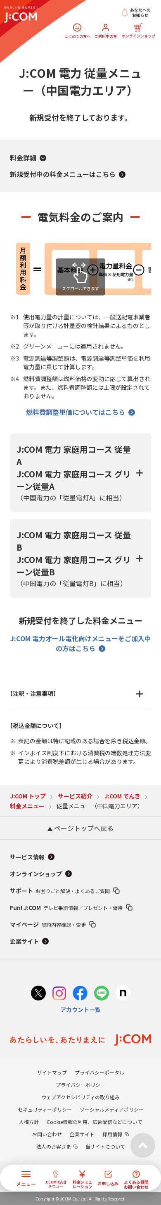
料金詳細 (23, 158)
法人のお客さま (53, 1146)
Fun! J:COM (66, 907)
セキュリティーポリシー (45, 1109)
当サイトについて (105, 1146)
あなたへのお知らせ (140, 12)
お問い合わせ (47, 1134)
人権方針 (29, 1121)
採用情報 (112, 1134)
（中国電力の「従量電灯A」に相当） (74, 472)
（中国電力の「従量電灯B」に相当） (74, 558)
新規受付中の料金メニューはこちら (63, 174)
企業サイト (24, 941)
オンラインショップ (138, 35)
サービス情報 (27, 857)
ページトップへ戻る (83, 828)
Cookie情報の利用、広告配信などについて (94, 1121)
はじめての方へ (77, 36)
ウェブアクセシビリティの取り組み (80, 1096)
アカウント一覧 (80, 1009)
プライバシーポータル (99, 1072)
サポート (60, 890)
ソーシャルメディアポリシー (112, 1109)
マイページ (48, 924)
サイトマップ (52, 1072)
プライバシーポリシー (80, 1084)
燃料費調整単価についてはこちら (75, 412)
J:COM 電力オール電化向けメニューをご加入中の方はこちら (80, 643)
